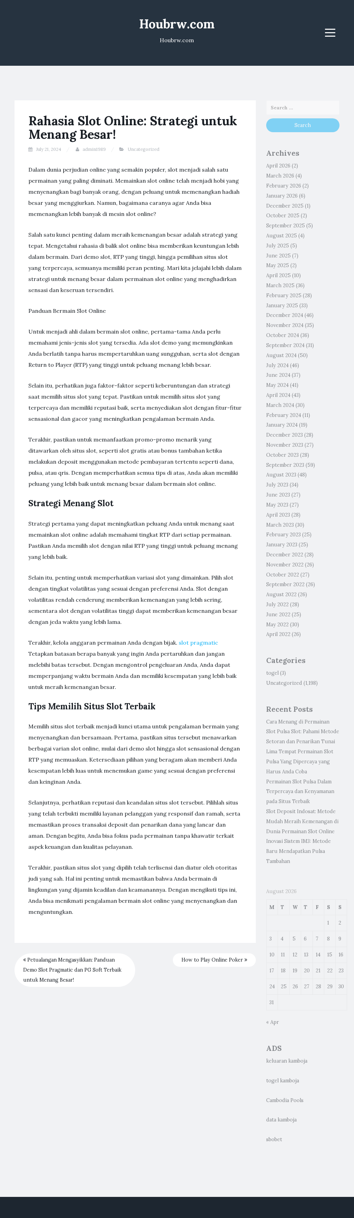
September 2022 (285, 584)
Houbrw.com (177, 24)
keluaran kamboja (286, 1061)
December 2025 (285, 206)
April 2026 (278, 166)
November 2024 (285, 325)
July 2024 (277, 365)
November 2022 (285, 565)
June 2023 (278, 495)
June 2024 (278, 375)
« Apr (272, 1022)
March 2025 (280, 285)
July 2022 (277, 604)
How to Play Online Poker (212, 960)
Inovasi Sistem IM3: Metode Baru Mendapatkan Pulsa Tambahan (298, 851)
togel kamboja (282, 1081)
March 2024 (280, 405)
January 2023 (281, 545)
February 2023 (283, 534)
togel (272, 673)
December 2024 (284, 315)
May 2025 (277, 265)
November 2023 (284, 445)
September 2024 (285, 345)
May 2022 (277, 624)
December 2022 (284, 555)
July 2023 (277, 485)
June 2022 (278, 614)
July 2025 (277, 246)
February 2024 (283, 415)
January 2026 (282, 196)
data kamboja (281, 1120)
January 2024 (282, 425)
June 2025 (278, 256)
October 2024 (282, 335)
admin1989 (94, 149)
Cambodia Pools (285, 1100)
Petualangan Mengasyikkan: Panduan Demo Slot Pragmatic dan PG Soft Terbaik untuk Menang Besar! (72, 970)
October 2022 (282, 575)
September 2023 (285, 465)
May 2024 (277, 385)
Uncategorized (143, 149)
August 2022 (281, 594)
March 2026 (280, 176)
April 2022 (278, 634)
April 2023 (278, 515)
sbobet (274, 1139)
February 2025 (283, 295)
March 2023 (280, 525)
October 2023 (282, 455)
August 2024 (281, 355)
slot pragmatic (198, 642)
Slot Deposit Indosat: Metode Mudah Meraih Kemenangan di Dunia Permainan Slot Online (302, 821)
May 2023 (277, 505)
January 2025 (282, 305)
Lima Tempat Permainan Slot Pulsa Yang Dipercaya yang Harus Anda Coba (299, 761)
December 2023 (284, 435)
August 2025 (281, 236)
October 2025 (282, 215)
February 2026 (283, 186)
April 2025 (278, 275)
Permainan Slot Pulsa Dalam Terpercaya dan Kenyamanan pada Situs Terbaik (300, 792)
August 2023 (281, 475)
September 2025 (285, 225)
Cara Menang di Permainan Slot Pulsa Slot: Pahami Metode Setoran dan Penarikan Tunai (302, 732)
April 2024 (278, 395)
